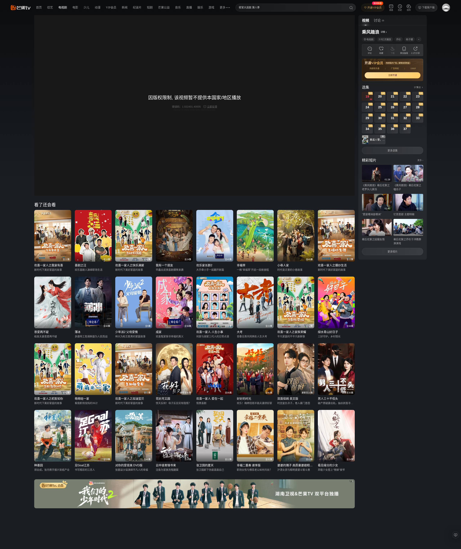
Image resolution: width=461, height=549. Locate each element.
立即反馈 (212, 106)
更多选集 (393, 150)
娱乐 (200, 7)
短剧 (150, 7)
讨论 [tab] (377, 21)
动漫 (97, 7)
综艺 (50, 7)
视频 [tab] (365, 21)
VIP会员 (111, 7)
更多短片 (393, 251)
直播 (189, 7)
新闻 (124, 7)
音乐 (178, 7)
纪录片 (137, 7)
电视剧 (62, 7)
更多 (420, 160)
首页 (39, 7)
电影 (75, 7)
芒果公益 (164, 7)
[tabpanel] (392, 142)
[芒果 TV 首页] (21, 7)
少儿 (86, 7)
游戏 (211, 7)
